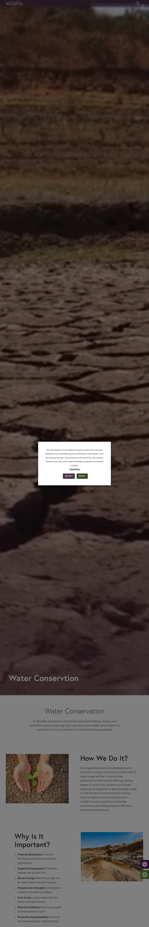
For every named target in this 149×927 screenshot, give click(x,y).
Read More (75, 469)
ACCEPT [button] (69, 476)
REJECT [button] (82, 476)
